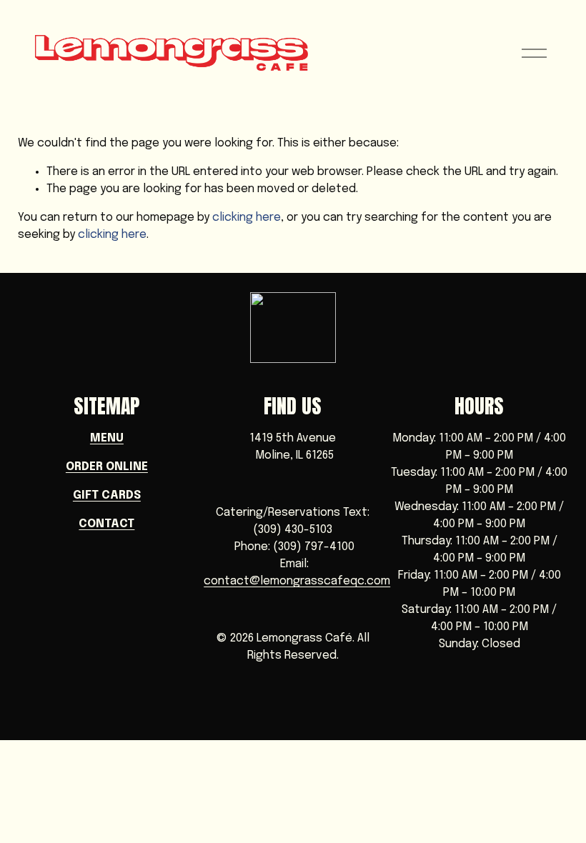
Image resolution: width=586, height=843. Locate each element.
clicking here (246, 217)
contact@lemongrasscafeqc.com (297, 581)
